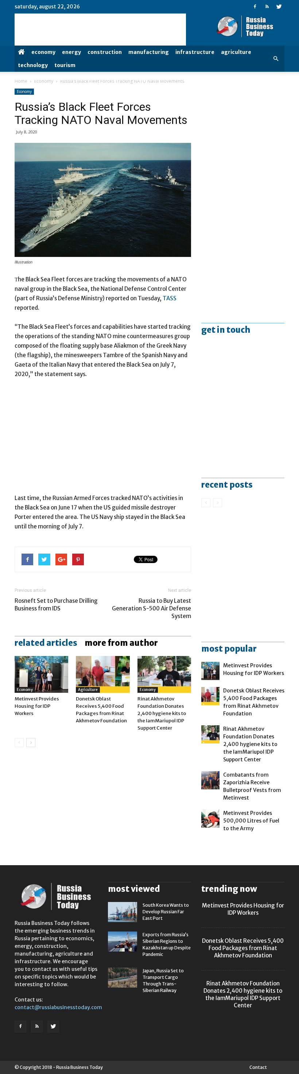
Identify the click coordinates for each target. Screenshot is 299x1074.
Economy (43, 52)
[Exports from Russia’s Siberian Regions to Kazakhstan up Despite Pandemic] (122, 942)
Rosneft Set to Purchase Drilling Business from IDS (56, 604)
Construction (105, 52)
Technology (33, 65)
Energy (71, 52)
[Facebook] (254, 6)
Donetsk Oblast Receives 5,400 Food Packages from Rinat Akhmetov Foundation (243, 948)
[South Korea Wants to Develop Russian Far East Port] (122, 912)
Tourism (64, 65)
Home (21, 81)
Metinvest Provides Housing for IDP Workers (37, 706)
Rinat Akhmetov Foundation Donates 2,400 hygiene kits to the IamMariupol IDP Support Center (161, 713)
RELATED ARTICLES (46, 642)
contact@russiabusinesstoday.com (58, 1007)
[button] (275, 58)
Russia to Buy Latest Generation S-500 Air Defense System (151, 608)
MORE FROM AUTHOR (121, 642)
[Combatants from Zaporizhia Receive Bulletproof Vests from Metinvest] (210, 780)
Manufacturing (148, 52)
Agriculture (236, 52)
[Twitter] (278, 6)
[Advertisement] (103, 439)
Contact (258, 1067)
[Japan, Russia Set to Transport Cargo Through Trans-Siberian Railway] (122, 978)
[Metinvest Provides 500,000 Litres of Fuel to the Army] (210, 818)
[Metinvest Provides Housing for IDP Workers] (41, 674)
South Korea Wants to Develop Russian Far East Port (166, 911)
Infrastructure (194, 52)
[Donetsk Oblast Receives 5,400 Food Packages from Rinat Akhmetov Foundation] (102, 674)
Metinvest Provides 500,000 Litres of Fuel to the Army (251, 821)
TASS (169, 298)
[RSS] (266, 6)
